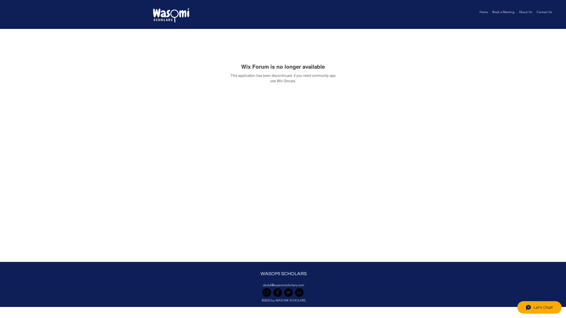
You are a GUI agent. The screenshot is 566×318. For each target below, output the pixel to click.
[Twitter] (288, 292)
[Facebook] (277, 292)
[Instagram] (266, 292)
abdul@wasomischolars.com (283, 285)
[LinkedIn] (299, 292)
